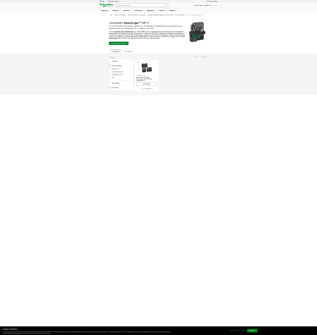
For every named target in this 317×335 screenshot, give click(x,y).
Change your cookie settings (238, 330)
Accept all (252, 330)
